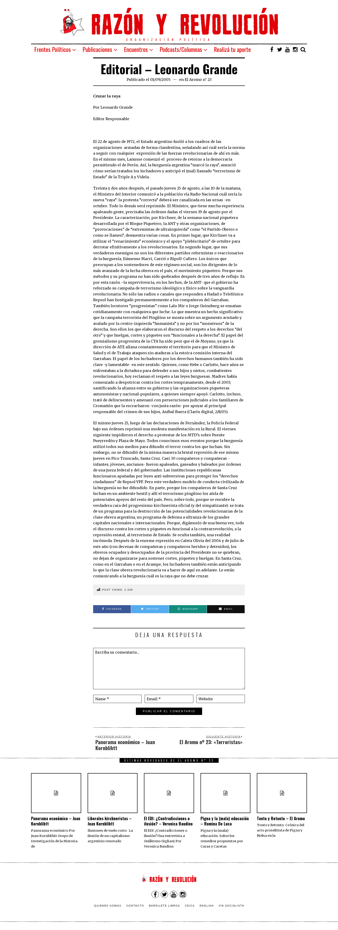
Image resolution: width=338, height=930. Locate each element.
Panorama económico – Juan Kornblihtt (55, 821)
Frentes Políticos (52, 49)
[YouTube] (287, 49)
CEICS (190, 905)
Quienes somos (107, 905)
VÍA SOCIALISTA (231, 905)
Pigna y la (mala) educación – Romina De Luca (225, 821)
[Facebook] (272, 49)
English (207, 905)
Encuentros (136, 49)
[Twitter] (280, 49)
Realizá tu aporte (232, 49)
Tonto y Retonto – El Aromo (281, 818)
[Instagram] (295, 49)
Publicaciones (97, 49)
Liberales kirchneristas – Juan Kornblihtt (110, 821)
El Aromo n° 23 (198, 79)
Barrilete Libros (164, 905)
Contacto (135, 905)
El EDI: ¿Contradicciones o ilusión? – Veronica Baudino (168, 821)
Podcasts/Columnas (181, 49)
